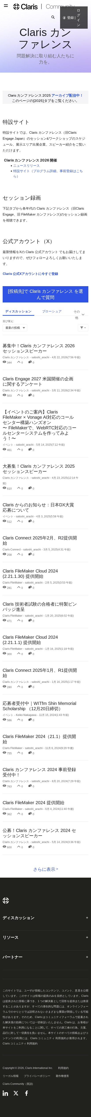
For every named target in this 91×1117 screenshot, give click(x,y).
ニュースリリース (26, 166)
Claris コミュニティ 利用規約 (20, 1043)
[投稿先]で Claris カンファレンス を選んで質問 (45, 294)
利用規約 (63, 1068)
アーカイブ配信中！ (67, 95)
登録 (70, 17)
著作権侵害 (62, 1076)
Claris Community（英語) (18, 1083)
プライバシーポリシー (37, 1076)
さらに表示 (44, 869)
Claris (6, 900)
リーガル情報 (11, 1076)
